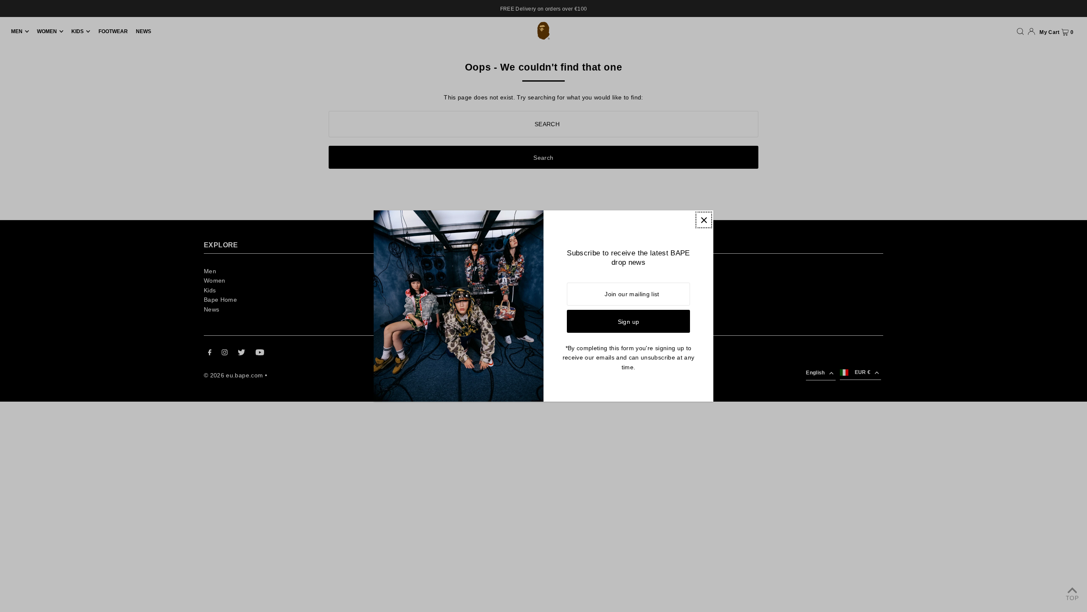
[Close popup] (703, 219)
